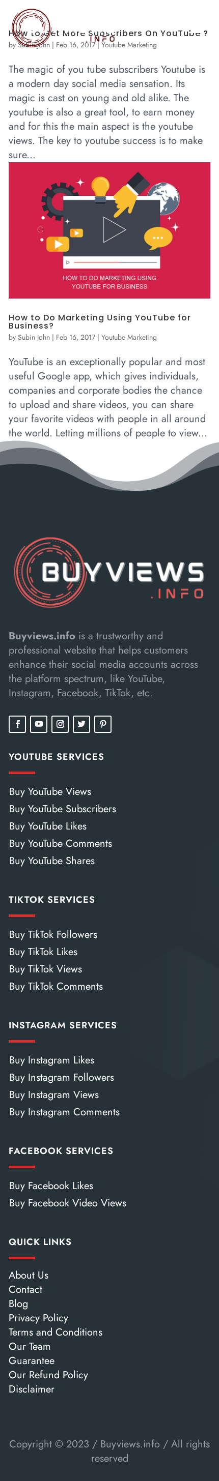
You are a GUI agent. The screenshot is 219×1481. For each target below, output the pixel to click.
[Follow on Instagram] (60, 724)
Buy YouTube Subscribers (62, 809)
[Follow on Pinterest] (103, 724)
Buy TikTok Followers (53, 934)
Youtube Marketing (129, 337)
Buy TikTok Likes (43, 951)
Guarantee (31, 1360)
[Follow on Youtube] (38, 724)
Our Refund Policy (48, 1375)
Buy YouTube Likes (48, 826)
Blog (18, 1303)
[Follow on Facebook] (17, 724)
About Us (28, 1275)
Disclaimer (31, 1389)
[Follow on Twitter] (81, 724)
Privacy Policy (38, 1318)
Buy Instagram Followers (61, 1077)
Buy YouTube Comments (60, 843)
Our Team (30, 1346)
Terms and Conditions (55, 1332)
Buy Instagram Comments (64, 1112)
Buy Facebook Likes (51, 1185)
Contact (25, 1289)
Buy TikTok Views (45, 969)
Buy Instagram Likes (51, 1060)
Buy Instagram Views (54, 1094)
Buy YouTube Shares (52, 860)
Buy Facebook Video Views (67, 1203)
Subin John (34, 337)
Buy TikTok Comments (56, 986)
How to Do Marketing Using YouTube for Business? (100, 322)
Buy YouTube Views (50, 791)
